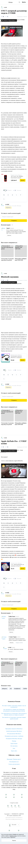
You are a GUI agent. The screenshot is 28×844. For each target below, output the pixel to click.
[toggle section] (14, 721)
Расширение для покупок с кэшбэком (14, 736)
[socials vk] (8, 807)
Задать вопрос (14, 743)
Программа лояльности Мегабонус (14, 728)
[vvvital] (2, 7)
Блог (14, 748)
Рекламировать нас (14, 761)
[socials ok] (12, 807)
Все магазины (14, 746)
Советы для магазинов (14, 764)
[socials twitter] (16, 807)
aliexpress (4, 688)
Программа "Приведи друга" (14, 759)
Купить (22, 180)
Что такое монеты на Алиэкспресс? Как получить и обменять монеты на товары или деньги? (14, 714)
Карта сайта (14, 750)
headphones (17, 688)
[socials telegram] (19, 807)
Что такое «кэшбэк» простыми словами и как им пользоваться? (14, 706)
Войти (24, 2)
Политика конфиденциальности (14, 819)
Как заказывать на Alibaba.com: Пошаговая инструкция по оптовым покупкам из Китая (14, 710)
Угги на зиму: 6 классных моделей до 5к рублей (7, 259)
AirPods (25, 688)
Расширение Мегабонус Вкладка (14, 738)
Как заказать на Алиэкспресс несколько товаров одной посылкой (14, 718)
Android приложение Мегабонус (14, 731)
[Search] (19, 2)
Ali (10, 688)
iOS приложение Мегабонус (14, 733)
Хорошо (14, 840)
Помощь (14, 741)
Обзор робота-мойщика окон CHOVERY (20, 259)
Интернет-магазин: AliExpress (16, 175)
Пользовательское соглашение (13, 817)
